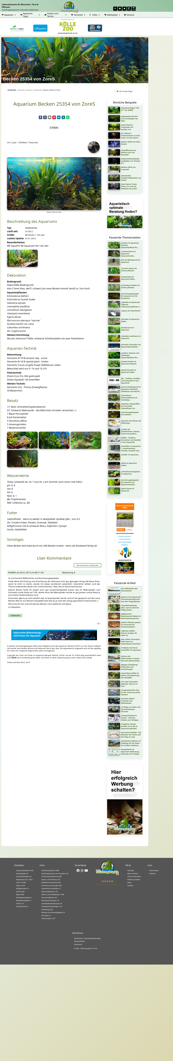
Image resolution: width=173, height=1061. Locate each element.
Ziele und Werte (132, 873)
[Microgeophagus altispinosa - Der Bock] (22, 448)
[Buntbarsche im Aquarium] (114, 332)
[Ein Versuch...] (54, 209)
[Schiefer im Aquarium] (114, 459)
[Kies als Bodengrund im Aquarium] (114, 264)
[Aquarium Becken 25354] (22, 266)
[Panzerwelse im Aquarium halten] (114, 281)
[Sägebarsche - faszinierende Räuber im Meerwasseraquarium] (114, 618)
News (129, 882)
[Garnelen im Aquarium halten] (114, 323)
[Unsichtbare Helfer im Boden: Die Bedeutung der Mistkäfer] (114, 677)
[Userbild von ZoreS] (94, 152)
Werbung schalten (133, 879)
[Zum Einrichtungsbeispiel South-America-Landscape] (114, 129)
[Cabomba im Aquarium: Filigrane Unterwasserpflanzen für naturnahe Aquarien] (114, 306)
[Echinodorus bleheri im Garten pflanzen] (114, 289)
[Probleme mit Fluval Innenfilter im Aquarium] (114, 652)
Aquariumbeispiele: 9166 (24, 870)
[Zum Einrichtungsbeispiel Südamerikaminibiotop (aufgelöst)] (114, 163)
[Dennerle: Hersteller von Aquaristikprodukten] (114, 349)
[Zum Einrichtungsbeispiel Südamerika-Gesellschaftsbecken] (114, 180)
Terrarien (78, 14)
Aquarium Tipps (28, 15)
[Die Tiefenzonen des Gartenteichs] (114, 593)
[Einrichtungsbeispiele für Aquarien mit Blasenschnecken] (114, 484)
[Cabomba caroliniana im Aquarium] (114, 340)
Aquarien (8, 14)
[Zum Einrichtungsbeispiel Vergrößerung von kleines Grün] (114, 154)
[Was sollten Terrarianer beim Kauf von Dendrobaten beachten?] (114, 643)
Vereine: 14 (20, 903)
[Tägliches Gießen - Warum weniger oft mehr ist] (114, 635)
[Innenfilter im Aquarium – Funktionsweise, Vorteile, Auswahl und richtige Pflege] (114, 450)
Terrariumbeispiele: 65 (23, 876)
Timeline (130, 885)
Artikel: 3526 (20, 891)
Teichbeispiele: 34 (22, 873)
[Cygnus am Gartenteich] (114, 315)
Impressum (78, 944)
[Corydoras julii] (86, 448)
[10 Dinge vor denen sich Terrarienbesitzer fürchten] (114, 711)
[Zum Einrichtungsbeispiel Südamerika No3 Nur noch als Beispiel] (114, 121)
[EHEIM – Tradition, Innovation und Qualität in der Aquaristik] (114, 442)
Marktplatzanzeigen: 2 (24, 897)
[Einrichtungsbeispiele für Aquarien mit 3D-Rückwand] (114, 298)
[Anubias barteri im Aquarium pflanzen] (114, 366)
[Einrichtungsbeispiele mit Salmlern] (114, 416)
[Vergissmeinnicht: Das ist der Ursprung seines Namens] (114, 694)
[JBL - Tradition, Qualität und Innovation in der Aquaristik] (114, 383)
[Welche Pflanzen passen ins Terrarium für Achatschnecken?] (114, 627)
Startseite (20, 90)
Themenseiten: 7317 (48, 918)
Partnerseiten (154, 870)
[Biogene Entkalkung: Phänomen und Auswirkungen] (114, 669)
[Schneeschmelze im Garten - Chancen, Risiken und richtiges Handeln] (114, 720)
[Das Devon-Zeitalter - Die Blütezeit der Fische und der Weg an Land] (114, 737)
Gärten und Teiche (52, 15)
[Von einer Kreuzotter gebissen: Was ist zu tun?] (114, 686)
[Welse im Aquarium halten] (114, 467)
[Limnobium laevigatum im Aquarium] (114, 476)
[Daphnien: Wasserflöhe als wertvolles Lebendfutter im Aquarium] (114, 408)
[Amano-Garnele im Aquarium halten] (114, 374)
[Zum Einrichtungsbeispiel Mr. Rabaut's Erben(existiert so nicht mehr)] (114, 137)
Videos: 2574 (20, 885)
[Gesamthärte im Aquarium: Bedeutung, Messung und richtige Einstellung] (114, 754)
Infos (94, 14)
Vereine (130, 14)
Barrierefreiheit (79, 941)
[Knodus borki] (54, 448)
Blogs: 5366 (20, 894)
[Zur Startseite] (107, 874)
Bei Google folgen (126, 91)
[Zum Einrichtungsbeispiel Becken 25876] (114, 171)
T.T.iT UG (94, 948)
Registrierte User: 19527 (24, 879)
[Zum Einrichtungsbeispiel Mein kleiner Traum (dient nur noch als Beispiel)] (114, 188)
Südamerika (38, 90)
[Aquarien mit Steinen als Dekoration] (114, 425)
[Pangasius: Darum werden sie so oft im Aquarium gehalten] (114, 728)
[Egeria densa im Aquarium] (114, 493)
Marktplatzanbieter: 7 (23, 900)
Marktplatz (112, 14)
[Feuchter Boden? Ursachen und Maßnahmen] (114, 703)
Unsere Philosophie (134, 876)
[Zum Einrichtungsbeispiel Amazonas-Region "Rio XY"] (114, 112)
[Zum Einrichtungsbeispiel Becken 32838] (114, 146)
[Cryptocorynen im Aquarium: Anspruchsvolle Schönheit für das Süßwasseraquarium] (114, 256)
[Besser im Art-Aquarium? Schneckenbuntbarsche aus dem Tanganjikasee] (114, 601)
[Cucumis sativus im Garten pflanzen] (114, 273)
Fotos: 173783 (21, 882)
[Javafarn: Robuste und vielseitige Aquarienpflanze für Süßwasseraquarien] (114, 357)
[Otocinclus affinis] (22, 466)
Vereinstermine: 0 (22, 906)
